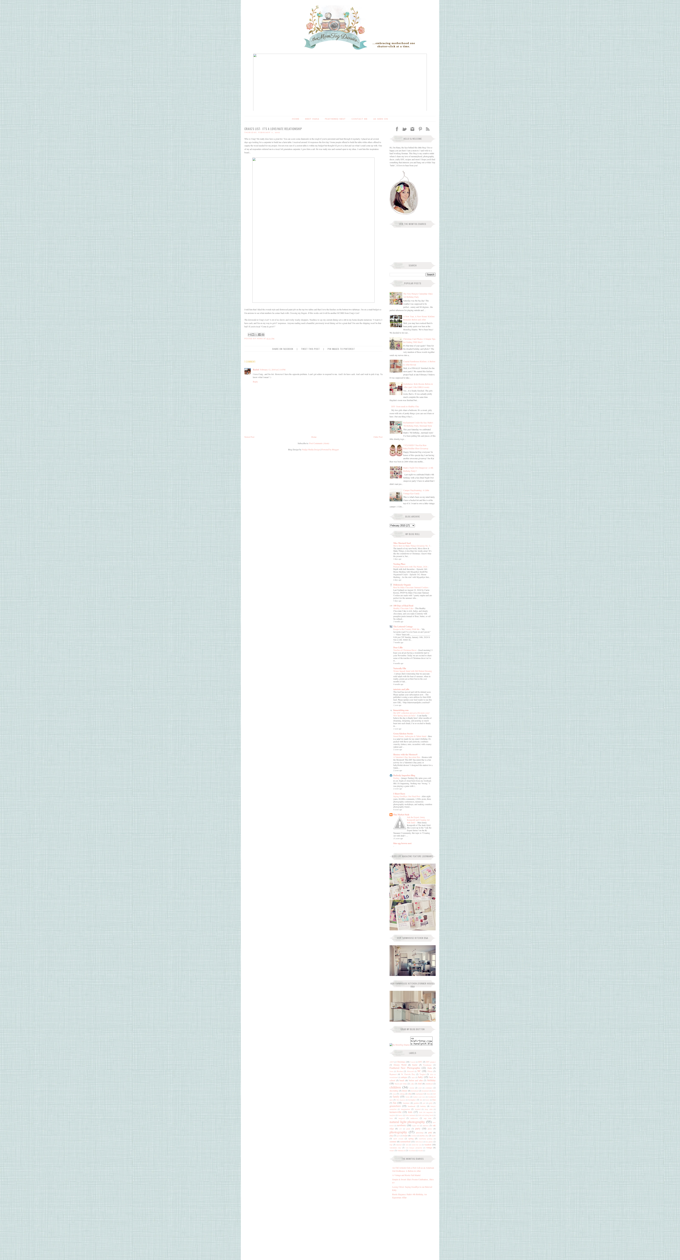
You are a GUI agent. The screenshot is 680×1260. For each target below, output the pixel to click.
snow (434, 1135)
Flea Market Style (401, 814)
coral (420, 1088)
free (434, 1099)
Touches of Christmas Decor (405, 650)
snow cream (398, 1138)
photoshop (419, 1132)
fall (434, 1094)
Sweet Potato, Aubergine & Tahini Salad (410, 736)
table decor (419, 1142)
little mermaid (410, 1115)
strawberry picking (426, 1139)
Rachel (256, 369)
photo (430, 1128)
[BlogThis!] (253, 334)
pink (430, 1132)
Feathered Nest (335, 119)
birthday (431, 1080)
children (395, 1087)
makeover (414, 1118)
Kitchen (400, 1071)
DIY (420, 1061)
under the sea (416, 1145)
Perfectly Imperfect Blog (404, 775)
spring (411, 1138)
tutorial (399, 1144)
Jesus (391, 1071)
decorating (394, 1090)
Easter (414, 1064)
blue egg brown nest (402, 843)
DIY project (431, 1062)
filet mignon (400, 1100)
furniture (406, 1103)
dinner (404, 1090)
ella (409, 1093)
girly (430, 1103)
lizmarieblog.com (401, 710)
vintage (429, 1147)
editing (402, 1094)
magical (402, 1118)
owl (400, 1129)
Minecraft (410, 1071)
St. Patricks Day (408, 1074)
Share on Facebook (282, 348)
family (396, 1096)
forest (427, 1100)
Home (295, 119)
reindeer (414, 1136)
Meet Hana (312, 119)
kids (410, 1112)
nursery (426, 1125)
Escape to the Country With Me (406, 629)
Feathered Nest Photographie (405, 1067)
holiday (423, 1106)
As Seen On (380, 119)
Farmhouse (427, 1065)
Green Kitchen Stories (403, 733)
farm (407, 1097)
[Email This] (249, 334)
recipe (405, 1135)
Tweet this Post (310, 348)
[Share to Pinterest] (263, 334)
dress (434, 1091)
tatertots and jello (401, 689)
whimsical (401, 1150)
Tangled (423, 1074)
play (391, 1135)
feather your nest (419, 1097)
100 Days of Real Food (403, 605)
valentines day (395, 1147)
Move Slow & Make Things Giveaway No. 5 (411, 545)
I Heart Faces (399, 793)
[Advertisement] (412, 1226)
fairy (428, 1094)
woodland (412, 1150)
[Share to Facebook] (259, 334)
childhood (429, 1083)
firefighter (412, 1100)
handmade (411, 1106)
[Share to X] (256, 334)
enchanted (419, 1094)
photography (398, 1132)
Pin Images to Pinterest (341, 348)
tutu (407, 1145)
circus (411, 1088)
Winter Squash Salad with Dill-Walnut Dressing (412, 671)
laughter (392, 1115)
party (417, 1128)
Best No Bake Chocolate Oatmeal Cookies (411, 587)
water (392, 1150)
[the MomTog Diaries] (400, 1044)
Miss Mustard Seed (402, 543)
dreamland (425, 1091)
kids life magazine (426, 1112)
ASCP (392, 1062)
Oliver (429, 1071)
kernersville (395, 1112)
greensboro (395, 1106)
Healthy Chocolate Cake (403, 608)
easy (394, 1094)
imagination (405, 1109)
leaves (400, 1115)
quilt (398, 1136)
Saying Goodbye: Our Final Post (406, 796)
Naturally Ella (399, 668)
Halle (429, 1067)
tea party (429, 1141)
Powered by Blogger (330, 449)
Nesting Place (399, 563)
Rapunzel (393, 1074)
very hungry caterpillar (414, 1148)
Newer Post (249, 436)
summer (393, 1141)
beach (402, 1080)
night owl (415, 1125)
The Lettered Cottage (403, 626)
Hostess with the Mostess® (405, 754)
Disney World (400, 1064)
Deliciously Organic (402, 584)
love (391, 1118)
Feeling (396, 778)
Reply (255, 381)
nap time (428, 1118)
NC (419, 1071)
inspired (418, 1109)
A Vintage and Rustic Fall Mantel (406, 1175)
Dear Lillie (398, 647)
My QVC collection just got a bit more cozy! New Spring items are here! (411, 714)
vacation (427, 1144)
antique (404, 1077)
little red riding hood (425, 1115)
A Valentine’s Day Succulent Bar (407, 757)
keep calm (428, 1109)
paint (408, 1128)
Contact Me (359, 119)
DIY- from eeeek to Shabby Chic (405, 406)
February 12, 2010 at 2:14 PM (272, 369)
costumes (428, 1088)
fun (394, 1102)
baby (420, 1077)
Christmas (401, 1061)
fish (421, 1100)
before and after (416, 1080)
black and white (401, 1083)
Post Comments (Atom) (319, 443)
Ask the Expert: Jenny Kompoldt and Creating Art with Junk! (418, 820)
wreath (420, 1150)
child (420, 1083)
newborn (401, 1125)
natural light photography (407, 1121)
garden (416, 1103)
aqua (413, 1077)
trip (391, 1144)
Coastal (412, 1062)
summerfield (405, 1141)
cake (412, 1083)
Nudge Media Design (311, 449)
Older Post (377, 436)
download (414, 1091)
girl (424, 1103)
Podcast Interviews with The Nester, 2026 (410, 566)
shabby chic (424, 1135)
